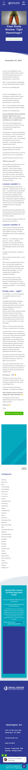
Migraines (4, 522)
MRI (2, 527)
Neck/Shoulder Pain (7, 530)
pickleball (4, 539)
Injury (3, 515)
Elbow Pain (4, 492)
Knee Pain (4, 518)
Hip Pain (3, 513)
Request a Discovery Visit (14, 413)
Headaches (4, 506)
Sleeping (3, 553)
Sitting (3, 551)
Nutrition (3, 532)
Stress (3, 560)
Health (3, 508)
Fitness (3, 499)
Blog (2, 484)
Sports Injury (5, 556)
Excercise (4, 494)
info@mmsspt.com (11, 738)
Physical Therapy (6, 537)
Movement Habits (6, 525)
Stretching (4, 563)
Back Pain (4, 482)
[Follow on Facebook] (2, 755)
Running (3, 544)
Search (24, 468)
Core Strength (5, 487)
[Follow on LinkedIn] (6, 755)
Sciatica (3, 546)
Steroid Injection (6, 558)
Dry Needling (5, 489)
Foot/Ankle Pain (6, 501)
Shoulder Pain (5, 549)
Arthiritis (3, 480)
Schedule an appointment (14, 39)
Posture (3, 541)
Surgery (3, 565)
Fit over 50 (4, 496)
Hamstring (4, 503)
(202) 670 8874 (19, 622)
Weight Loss (5, 567)
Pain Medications (6, 534)
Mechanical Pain (6, 520)
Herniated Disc (5, 511)
